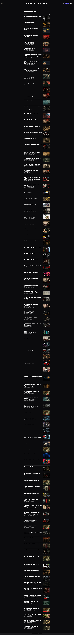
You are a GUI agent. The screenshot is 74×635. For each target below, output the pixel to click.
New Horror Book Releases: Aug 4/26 (33, 132)
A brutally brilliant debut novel (28, 590)
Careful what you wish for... (28, 192)
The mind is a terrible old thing (28, 139)
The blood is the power (27, 557)
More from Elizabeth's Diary (28, 172)
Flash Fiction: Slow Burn (30, 138)
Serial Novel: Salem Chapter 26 (31, 447)
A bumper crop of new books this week (30, 89)
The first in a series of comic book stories (30, 243)
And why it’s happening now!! (28, 49)
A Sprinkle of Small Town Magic (31, 203)
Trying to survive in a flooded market (29, 23)
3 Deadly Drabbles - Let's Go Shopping (31, 602)
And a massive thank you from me (29, 17)
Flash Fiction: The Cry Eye (30, 291)
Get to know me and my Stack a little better (30, 571)
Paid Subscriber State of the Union (32, 16)
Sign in (71, 3)
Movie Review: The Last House (31, 100)
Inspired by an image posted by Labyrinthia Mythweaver (32, 56)
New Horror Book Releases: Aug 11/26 (33, 87)
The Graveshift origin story (28, 109)
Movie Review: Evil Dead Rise (31, 285)
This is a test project (27, 318)
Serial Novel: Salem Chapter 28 (31, 391)
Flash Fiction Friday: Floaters (31, 113)
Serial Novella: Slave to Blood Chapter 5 (31, 171)
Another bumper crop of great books (29, 217)
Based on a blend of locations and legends (30, 621)
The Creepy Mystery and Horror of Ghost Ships (32, 435)
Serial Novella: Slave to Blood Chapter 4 (31, 222)
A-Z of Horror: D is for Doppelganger (32, 429)
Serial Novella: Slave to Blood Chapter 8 (31, 36)
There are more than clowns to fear (29, 363)
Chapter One (26, 338)
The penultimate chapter (27, 412)
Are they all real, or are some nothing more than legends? (32, 437)
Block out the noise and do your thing (29, 153)
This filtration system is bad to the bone (30, 399)
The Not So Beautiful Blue (30, 453)
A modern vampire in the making (29, 83)
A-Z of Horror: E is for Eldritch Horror (33, 343)
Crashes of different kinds (28, 325)
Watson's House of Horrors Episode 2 (32, 405)
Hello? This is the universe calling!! (29, 43)
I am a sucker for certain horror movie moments (31, 565)
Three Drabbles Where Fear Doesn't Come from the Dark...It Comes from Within (33, 533)
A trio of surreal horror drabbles (28, 462)
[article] (37, 18)
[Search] (61, 3)
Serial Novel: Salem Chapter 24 (31, 525)
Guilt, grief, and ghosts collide (28, 312)
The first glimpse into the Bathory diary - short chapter (32, 280)
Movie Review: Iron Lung (30, 234)
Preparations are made (27, 526)
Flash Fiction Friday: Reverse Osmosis (31, 398)
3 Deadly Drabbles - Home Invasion (32, 582)
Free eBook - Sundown (29, 537)
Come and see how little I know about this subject (31, 344)
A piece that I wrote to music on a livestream (30, 198)
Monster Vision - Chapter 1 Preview (32, 595)
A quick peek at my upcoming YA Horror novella (31, 596)
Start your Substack (35, 633)
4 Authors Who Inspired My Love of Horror (32, 474)
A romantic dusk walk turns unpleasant (30, 356)
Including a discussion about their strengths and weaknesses (33, 475)
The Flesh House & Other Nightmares (33, 543)
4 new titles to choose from (28, 133)
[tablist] (28, 14)
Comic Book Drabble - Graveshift (32, 576)
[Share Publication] (63, 3)
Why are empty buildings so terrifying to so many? (31, 552)
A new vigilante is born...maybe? (29, 577)
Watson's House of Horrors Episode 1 (33, 423)
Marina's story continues (27, 306)
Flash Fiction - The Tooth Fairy (31, 626)
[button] (16, 8)
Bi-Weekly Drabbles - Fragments (32, 126)
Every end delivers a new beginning (29, 145)
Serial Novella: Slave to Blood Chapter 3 (31, 279)
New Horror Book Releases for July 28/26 (32, 178)
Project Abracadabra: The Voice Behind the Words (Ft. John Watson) (32, 368)
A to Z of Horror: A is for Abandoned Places (32, 550)
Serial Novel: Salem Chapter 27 (31, 411)
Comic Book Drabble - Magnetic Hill (32, 620)
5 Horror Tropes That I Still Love (31, 564)
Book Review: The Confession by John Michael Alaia (33, 589)
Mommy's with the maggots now (29, 286)
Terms (12, 633)
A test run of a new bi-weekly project (29, 299)
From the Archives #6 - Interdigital (32, 614)
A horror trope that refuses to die (29, 186)
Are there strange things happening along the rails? (31, 350)
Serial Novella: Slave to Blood (31, 337)
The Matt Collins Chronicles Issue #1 (33, 144)
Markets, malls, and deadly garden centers (30, 603)
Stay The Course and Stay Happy (32, 152)
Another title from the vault (28, 254)
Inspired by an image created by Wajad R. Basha (31, 292)
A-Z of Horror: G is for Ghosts (31, 228)
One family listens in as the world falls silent (30, 520)
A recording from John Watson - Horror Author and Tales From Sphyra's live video (32, 370)
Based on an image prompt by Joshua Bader (30, 159)
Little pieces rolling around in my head (29, 127)
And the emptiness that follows (28, 488)
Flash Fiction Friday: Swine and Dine (32, 158)
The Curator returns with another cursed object (31, 70)
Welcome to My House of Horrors (32, 570)
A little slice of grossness (27, 615)
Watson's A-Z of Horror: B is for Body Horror (33, 506)
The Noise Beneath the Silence (31, 531)
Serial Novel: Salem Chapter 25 (31, 480)
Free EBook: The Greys (29, 253)
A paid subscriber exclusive (28, 210)
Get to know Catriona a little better (29, 224)
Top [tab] (27, 14)
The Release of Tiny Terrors (30, 48)
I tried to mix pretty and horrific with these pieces (31, 260)
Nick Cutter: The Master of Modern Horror (32, 513)
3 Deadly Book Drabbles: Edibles (32, 209)
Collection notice (16, 633)
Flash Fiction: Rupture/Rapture (31, 197)
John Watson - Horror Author (30, 24)
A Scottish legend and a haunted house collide (31, 377)
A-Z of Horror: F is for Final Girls (31, 272)
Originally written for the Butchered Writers (30, 114)
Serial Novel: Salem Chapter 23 (31, 556)
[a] (46, 325)
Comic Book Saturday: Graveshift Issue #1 (32, 107)
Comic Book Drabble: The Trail (31, 355)
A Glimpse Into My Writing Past (31, 493)
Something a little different (28, 248)
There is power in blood (27, 609)
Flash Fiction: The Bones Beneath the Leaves (33, 55)
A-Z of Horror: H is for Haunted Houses (31, 185)
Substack (65, 633)
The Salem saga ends (27, 392)
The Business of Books (29, 22)
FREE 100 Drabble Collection (31, 317)
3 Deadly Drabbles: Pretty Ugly (31, 259)
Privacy (10, 633)
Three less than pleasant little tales (29, 77)
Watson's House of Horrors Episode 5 (32, 324)
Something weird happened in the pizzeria (30, 204)
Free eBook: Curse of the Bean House (33, 376)
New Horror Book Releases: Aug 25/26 (31, 29)
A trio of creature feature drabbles (29, 424)
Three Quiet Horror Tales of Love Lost (32, 487)
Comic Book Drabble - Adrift (30, 441)
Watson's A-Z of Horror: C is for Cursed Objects (31, 467)
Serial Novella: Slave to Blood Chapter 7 (31, 94)
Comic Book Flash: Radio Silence (32, 519)
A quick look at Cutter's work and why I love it (31, 514)
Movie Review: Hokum (29, 311)
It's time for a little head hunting (28, 481)
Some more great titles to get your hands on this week (32, 179)
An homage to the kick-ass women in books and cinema (32, 273)
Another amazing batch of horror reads (30, 30)
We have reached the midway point (29, 96)
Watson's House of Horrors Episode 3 (32, 385)
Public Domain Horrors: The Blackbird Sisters (33, 298)
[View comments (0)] (30, 98)
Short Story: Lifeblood (29, 81)
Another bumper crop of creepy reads (29, 63)
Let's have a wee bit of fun (28, 494)
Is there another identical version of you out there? (31, 430)
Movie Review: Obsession (30, 191)
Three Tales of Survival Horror (31, 499)
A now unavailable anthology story (29, 418)
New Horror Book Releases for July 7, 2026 (32, 331)
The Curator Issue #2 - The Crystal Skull (32, 69)
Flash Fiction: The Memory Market (32, 247)
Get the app (40, 633)
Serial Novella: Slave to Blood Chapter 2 (31, 305)
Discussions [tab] (30, 14)
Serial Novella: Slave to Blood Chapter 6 (31, 120)
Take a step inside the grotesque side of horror (31, 507)
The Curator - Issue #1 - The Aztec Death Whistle (32, 241)
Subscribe (67, 3)
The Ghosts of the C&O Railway (31, 349)
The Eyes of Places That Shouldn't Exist (32, 460)
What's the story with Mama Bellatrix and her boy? (31, 165)
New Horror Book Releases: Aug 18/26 (31, 62)
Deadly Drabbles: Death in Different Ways (32, 75)
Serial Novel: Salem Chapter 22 (31, 608)
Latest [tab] (25, 14)
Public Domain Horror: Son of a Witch (33, 164)
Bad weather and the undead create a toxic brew (31, 406)
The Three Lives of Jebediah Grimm (29, 386)
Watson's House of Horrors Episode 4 (32, 361)
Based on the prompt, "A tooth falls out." (30, 627)
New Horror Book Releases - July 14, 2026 (32, 266)
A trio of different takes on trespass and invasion (31, 583)
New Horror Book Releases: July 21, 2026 (32, 215)
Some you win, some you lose (28, 500)
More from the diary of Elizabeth (29, 37)
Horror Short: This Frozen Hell (31, 417)
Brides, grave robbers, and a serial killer (30, 332)
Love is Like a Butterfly (29, 42)
